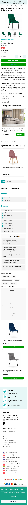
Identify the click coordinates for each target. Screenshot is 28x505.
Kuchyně (17, 279)
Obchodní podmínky (8, 440)
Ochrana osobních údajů (9, 442)
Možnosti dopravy (8, 433)
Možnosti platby (7, 435)
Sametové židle (6, 276)
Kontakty (5, 438)
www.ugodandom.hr (11, 461)
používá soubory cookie (15, 489)
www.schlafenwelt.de (11, 470)
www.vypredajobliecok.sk (13, 457)
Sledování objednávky (9, 431)
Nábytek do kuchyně (7, 279)
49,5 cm (12, 311)
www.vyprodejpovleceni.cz (13, 455)
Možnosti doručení (8, 39)
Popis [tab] (3, 181)
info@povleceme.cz (12, 419)
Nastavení (13, 496)
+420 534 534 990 (11, 415)
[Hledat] (14, 1)
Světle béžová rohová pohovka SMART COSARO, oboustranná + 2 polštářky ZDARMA (12, 130)
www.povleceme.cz (11, 452)
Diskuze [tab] (8, 181)
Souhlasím (13, 501)
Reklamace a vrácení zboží (10, 437)
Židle (13, 276)
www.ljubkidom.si (10, 459)
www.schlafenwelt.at (11, 473)
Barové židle (5, 283)
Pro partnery (6, 446)
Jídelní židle (13, 283)
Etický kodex (6, 444)
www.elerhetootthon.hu (12, 466)
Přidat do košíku (13, 60)
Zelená (12, 290)
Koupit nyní (13, 64)
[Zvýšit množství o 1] (24, 56)
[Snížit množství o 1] (16, 56)
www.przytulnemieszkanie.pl (14, 464)
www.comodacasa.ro (11, 468)
